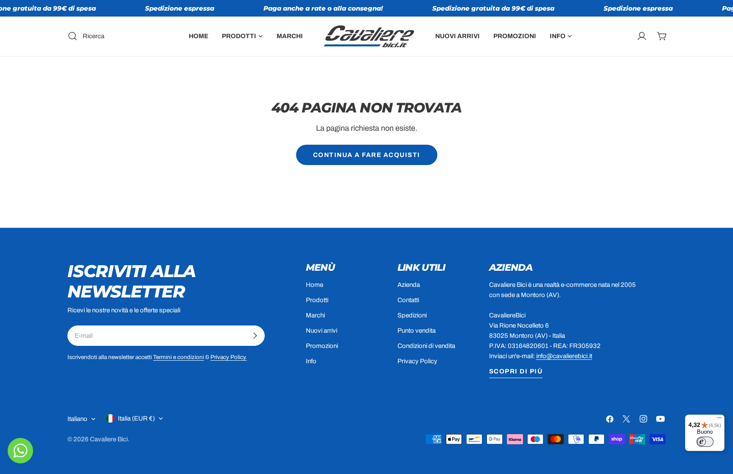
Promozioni (322, 345)
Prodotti (317, 300)
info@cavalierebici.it (564, 356)
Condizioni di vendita (426, 345)
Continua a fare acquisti (366, 154)
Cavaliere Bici (109, 439)
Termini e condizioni (178, 357)
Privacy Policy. (228, 357)
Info (311, 361)
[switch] (705, 442)
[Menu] (719, 420)
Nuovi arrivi (321, 330)
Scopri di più (516, 371)
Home (314, 284)
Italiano (77, 418)
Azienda (408, 284)
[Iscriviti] (255, 336)
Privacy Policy (417, 361)
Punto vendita (416, 330)
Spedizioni (412, 315)
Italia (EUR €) (136, 418)
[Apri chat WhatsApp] (20, 450)
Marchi (315, 315)
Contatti (408, 300)
